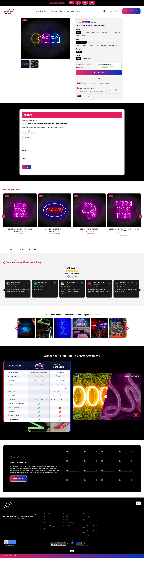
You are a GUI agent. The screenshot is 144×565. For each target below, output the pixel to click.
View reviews (18, 478)
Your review (26, 137)
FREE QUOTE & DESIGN (131, 11)
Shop (61, 11)
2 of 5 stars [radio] (26, 133)
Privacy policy (86, 517)
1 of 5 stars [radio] (23, 133)
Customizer (54, 11)
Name (24, 150)
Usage (78, 55)
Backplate (79, 49)
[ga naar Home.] (3, 249)
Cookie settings (86, 536)
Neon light (66, 520)
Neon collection (48, 514)
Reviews (46, 523)
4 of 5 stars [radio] (31, 133)
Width (78, 29)
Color (78, 39)
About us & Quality (49, 526)
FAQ (83, 514)
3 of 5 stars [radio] (29, 133)
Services (78, 11)
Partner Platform (67, 526)
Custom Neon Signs (40, 11)
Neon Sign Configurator (69, 523)
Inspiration (70, 11)
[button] (4, 290)
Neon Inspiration (48, 520)
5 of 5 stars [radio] (34, 133)
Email (24, 158)
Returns (84, 523)
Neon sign (66, 514)
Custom (46, 517)
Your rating (26, 131)
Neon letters (66, 517)
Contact (46, 529)
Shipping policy (86, 520)
